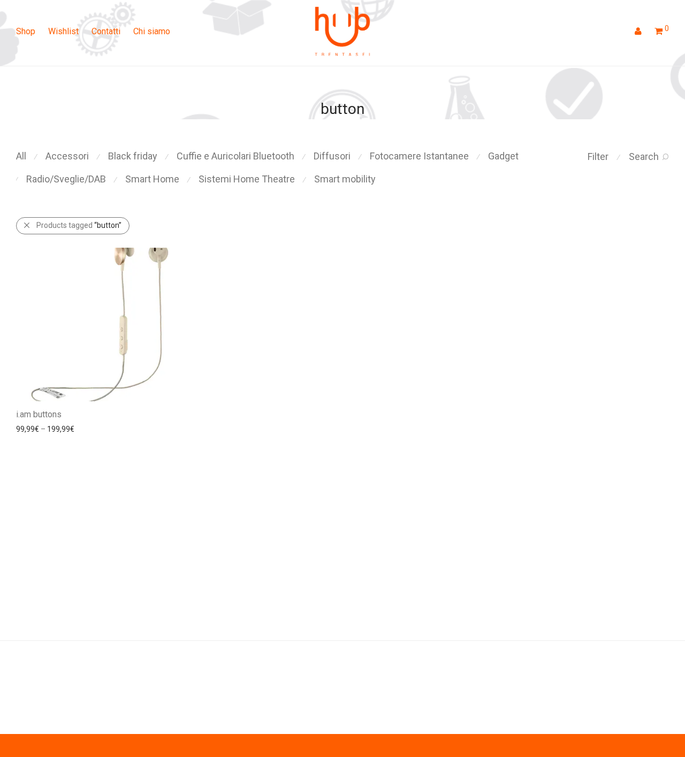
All (21, 156)
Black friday (132, 156)
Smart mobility (345, 179)
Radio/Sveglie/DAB (66, 179)
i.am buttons (39, 414)
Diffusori (332, 156)
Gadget (503, 156)
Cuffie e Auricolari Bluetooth (235, 156)
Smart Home (152, 179)
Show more (83, 428)
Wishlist (63, 31)
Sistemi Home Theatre (247, 179)
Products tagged (78, 225)
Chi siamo (151, 31)
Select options (35, 428)
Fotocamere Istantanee (419, 156)
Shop (25, 31)
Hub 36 (29, 675)
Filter (598, 156)
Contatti (106, 31)
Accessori (67, 156)
